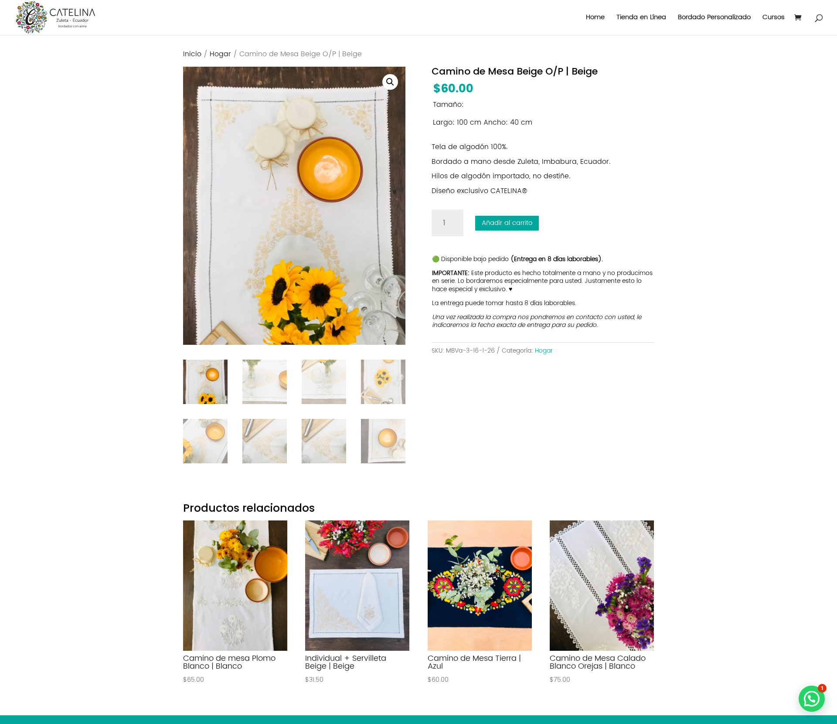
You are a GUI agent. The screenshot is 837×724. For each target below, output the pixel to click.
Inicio (192, 54)
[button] (390, 82)
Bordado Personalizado (714, 18)
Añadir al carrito (507, 223)
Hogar (220, 54)
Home (595, 18)
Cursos (773, 18)
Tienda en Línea (641, 18)
